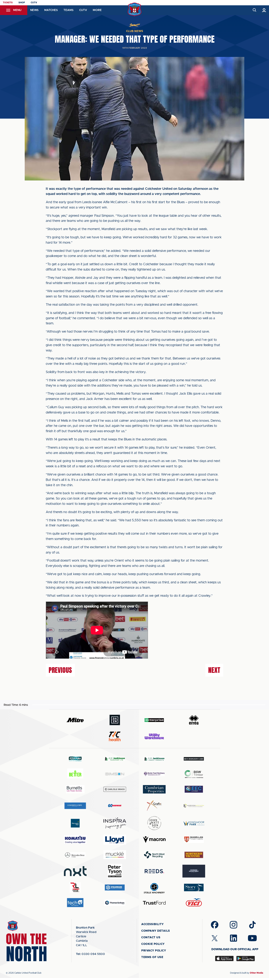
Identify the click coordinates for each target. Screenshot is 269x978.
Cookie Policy (153, 944)
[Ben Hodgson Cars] (193, 759)
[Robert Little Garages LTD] (75, 887)
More (97, 10)
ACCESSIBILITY (152, 924)
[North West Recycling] (154, 855)
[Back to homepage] (135, 9)
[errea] (193, 720)
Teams (68, 10)
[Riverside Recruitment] (193, 871)
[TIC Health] (114, 736)
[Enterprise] (154, 720)
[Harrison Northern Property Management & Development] (193, 806)
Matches (51, 10)
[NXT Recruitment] (75, 871)
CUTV (34, 2)
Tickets (8, 2)
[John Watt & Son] (154, 823)
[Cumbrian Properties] (154, 789)
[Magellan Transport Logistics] (193, 839)
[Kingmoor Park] (193, 823)
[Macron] (154, 839)
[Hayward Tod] (75, 823)
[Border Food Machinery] (154, 774)
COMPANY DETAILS (155, 930)
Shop (21, 2)
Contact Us (150, 937)
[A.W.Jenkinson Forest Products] (154, 759)
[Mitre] (75, 720)
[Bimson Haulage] (114, 774)
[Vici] (193, 903)
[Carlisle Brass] (114, 789)
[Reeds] (154, 871)
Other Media (256, 973)
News (34, 10)
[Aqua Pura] (75, 759)
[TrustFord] (154, 903)
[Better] (75, 774)
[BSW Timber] (193, 774)
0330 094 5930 (90, 954)
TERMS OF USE (152, 957)
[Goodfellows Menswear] (75, 806)
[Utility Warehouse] (154, 736)
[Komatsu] (75, 839)
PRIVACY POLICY (153, 950)
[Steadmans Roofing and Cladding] (114, 887)
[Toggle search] (254, 10)
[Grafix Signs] (154, 806)
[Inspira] (114, 823)
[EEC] (193, 789)
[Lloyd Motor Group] (114, 840)
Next (214, 670)
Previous (60, 670)
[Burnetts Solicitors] (75, 789)
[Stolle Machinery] (154, 888)
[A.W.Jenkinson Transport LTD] (114, 759)
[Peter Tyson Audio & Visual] (114, 871)
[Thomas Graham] (114, 903)
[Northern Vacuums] (193, 855)
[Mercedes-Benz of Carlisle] (75, 855)
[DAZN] (114, 720)
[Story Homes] (193, 887)
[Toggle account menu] (264, 10)
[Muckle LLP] (114, 854)
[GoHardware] (114, 805)
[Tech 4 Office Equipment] (75, 903)
